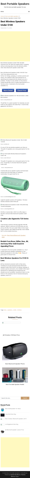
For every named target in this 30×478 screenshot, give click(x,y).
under (14, 310)
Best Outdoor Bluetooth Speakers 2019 (15, 418)
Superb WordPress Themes (17, 474)
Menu (2, 11)
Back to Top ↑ (15, 476)
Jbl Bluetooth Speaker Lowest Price (14, 430)
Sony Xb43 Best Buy (10, 414)
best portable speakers (12, 16)
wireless (19, 310)
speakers (9, 310)
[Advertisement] (15, 46)
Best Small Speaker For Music (13, 408)
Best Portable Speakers (15, 3)
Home (2, 16)
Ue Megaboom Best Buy (11, 424)
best (5, 310)
